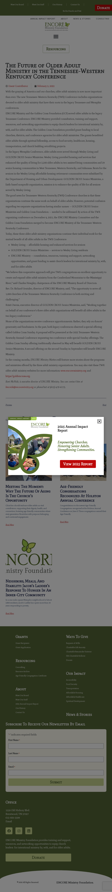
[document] (56, 446)
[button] (99, 421)
